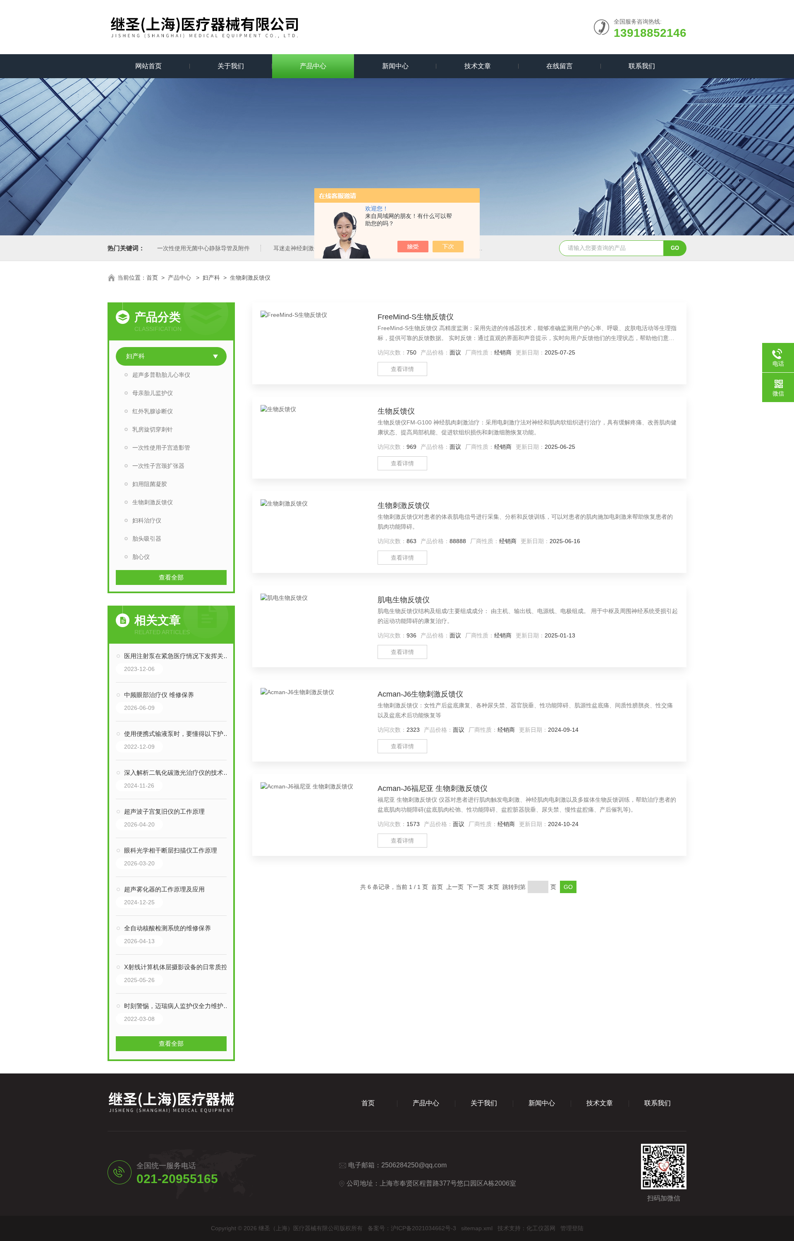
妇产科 (211, 277)
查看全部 (171, 577)
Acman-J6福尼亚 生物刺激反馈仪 (433, 788)
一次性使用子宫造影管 (161, 447)
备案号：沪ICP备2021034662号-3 (412, 1228)
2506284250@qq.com (414, 1165)
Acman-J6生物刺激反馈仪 (420, 694)
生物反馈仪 (396, 411)
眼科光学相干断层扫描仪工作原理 (170, 850)
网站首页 (148, 65)
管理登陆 (572, 1228)
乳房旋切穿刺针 (152, 429)
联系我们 (642, 65)
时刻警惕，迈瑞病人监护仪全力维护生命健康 (179, 1005)
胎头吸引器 (146, 538)
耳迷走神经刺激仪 (296, 248)
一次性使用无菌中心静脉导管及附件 (203, 248)
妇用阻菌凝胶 (149, 484)
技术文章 (477, 65)
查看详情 (402, 369)
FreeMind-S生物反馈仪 (416, 317)
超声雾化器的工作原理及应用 (164, 889)
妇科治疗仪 (146, 520)
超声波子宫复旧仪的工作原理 (164, 811)
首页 (152, 277)
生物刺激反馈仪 (250, 277)
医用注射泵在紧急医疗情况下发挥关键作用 (179, 655)
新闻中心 (395, 65)
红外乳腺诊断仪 (152, 411)
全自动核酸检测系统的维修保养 (167, 928)
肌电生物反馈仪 (404, 600)
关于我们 (231, 65)
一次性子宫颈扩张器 (158, 465)
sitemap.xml (477, 1228)
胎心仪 (141, 556)
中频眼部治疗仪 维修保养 (159, 694)
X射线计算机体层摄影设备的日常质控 (175, 966)
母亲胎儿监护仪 (152, 393)
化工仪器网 (540, 1228)
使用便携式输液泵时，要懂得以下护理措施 (179, 733)
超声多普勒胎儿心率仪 (161, 374)
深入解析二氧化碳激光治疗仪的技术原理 (179, 772)
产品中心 (313, 65)
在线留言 (559, 65)
